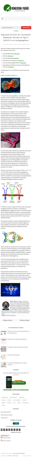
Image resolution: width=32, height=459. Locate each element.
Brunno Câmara (6, 437)
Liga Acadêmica (16, 400)
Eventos (9, 400)
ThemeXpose (15, 455)
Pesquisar (26, 27)
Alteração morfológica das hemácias (17, 339)
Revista (19, 402)
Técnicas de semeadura (13, 355)
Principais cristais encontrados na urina (17, 347)
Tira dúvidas (25, 402)
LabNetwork (4, 417)
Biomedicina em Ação (6, 415)
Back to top (26, 455)
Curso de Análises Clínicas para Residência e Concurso (16, 374)
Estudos (16, 30)
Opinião (3, 402)
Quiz (14, 402)
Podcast (9, 402)
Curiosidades (5, 397)
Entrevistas (21, 397)
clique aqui (16, 53)
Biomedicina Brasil (6, 412)
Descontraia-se (13, 397)
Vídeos (3, 405)
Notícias (24, 400)
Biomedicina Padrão (19, 453)
